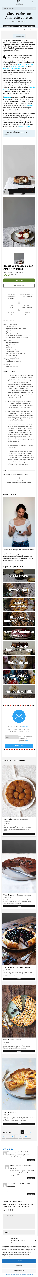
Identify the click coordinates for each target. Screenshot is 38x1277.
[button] (35, 1240)
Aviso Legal (30, 1274)
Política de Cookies (10, 1274)
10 (12, 1136)
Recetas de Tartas (9, 26)
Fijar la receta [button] (20, 285)
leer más (19, 833)
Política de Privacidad (21, 1274)
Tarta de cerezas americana (13, 1040)
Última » (26, 1136)
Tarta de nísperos (9, 1112)
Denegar (19, 1266)
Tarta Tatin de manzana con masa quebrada (15, 820)
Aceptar (19, 1261)
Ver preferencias (19, 1270)
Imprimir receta (20, 36)
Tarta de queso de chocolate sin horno (17, 895)
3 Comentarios (22, 21)
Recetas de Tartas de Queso (25, 26)
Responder (31, 1160)
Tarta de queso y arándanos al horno (16, 967)
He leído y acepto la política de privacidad (25, 739)
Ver (27, 741)
